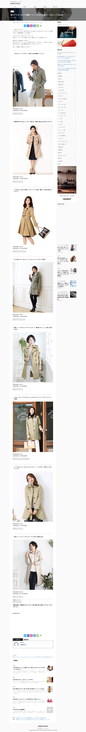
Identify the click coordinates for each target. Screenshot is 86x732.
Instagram (45, 6)
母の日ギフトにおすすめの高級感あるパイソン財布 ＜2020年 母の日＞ (31, 717)
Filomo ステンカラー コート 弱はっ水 (21, 459)
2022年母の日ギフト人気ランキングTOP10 (23, 679)
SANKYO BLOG (15, 3)
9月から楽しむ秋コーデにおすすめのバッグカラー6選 (66, 53)
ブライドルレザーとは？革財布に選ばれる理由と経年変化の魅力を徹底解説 (66, 69)
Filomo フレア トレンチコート (19, 251)
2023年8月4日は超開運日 (19, 709)
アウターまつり (17, 656)
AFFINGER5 (55, 730)
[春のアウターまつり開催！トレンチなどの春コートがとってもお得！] (34, 26)
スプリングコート (26, 656)
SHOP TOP (55, 6)
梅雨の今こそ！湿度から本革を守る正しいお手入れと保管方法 (66, 65)
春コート (51, 656)
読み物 (35, 6)
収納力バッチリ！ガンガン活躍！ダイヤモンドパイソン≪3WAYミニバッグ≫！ (33, 719)
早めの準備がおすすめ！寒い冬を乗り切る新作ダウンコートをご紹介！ (29, 688)
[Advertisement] (33, 623)
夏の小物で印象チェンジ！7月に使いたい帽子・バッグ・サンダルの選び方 (66, 57)
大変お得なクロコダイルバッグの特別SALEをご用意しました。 (27, 699)
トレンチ (32, 656)
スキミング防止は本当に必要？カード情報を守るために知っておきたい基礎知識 (66, 61)
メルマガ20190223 (45, 656)
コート (21, 656)
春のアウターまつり (17, 601)
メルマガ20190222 (37, 656)
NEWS (25, 6)
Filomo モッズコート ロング (19, 319)
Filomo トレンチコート (18, 113)
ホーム (14, 6)
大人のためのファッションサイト (43, 728)
